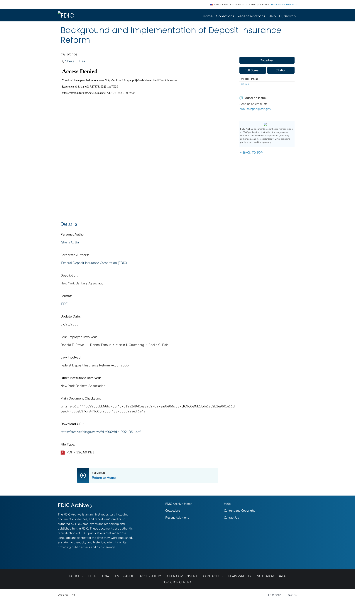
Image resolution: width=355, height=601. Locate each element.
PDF (64, 304)
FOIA (105, 576)
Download (267, 60)
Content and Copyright (239, 510)
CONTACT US (212, 576)
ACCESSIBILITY (150, 576)
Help (272, 16)
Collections (225, 16)
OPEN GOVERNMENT (182, 576)
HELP (92, 576)
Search (290, 16)
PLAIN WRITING (239, 576)
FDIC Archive (73, 505)
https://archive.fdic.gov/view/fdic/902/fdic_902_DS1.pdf (100, 432)
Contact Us (231, 517)
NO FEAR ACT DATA (271, 576)
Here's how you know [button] (283, 4)
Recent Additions (251, 16)
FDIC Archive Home (178, 504)
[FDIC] (66, 15)
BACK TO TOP (253, 153)
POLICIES (75, 576)
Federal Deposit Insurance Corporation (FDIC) (94, 263)
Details (244, 84)
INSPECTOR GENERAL (177, 582)
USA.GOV (291, 595)
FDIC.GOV (274, 595)
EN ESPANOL (124, 576)
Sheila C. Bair (75, 61)
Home (208, 16)
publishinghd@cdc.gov (255, 109)
